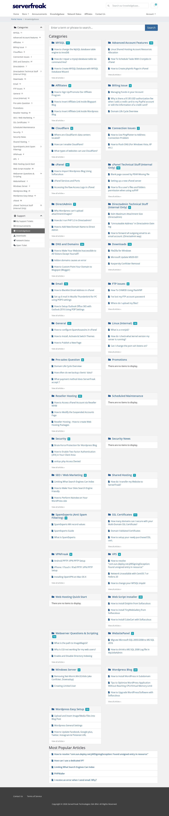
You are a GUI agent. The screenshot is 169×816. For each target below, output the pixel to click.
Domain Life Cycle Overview (124, 111)
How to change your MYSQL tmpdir (128, 583)
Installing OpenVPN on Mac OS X (69, 576)
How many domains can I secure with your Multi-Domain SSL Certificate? (130, 523)
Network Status (74, 14)
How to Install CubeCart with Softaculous (130, 619)
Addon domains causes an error (69, 260)
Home (16, 14)
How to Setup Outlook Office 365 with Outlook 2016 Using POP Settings (71, 308)
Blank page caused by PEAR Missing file (129, 174)
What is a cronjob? (119, 329)
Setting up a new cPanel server (125, 180)
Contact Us (100, 14)
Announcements (39, 14)
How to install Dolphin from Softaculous (130, 603)
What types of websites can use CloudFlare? (75, 150)
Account (150, 14)
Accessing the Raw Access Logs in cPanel (73, 187)
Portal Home (16, 19)
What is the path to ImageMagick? (70, 643)
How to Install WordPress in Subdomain (130, 676)
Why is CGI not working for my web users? (74, 649)
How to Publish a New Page (67, 342)
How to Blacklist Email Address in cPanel (73, 290)
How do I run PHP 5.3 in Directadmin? (72, 220)
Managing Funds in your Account (126, 92)
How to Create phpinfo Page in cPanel (129, 68)
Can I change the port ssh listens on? (128, 345)
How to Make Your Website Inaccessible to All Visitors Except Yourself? (74, 252)
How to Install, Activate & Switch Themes (73, 336)
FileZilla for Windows (120, 250)
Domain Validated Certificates (125, 530)
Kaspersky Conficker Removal (125, 263)
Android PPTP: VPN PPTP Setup (69, 560)
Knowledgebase (57, 14)
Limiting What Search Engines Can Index (73, 481)
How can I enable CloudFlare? (68, 144)
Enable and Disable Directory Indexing (72, 655)
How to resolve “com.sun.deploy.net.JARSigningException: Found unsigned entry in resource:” (129, 564)
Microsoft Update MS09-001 (124, 257)
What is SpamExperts (64, 537)
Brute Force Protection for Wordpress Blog (75, 445)
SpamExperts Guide (63, 530)
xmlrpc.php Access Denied (67, 461)
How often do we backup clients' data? (72, 372)
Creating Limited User (64, 685)
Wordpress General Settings (67, 725)
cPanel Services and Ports (66, 180)
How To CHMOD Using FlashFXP (126, 290)
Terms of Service (34, 796)
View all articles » (58, 78)
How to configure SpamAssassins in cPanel (75, 329)
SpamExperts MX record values (69, 524)
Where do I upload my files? (124, 303)
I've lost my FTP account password (127, 296)
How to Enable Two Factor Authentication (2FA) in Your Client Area (73, 453)
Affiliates (88, 14)
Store (24, 14)
